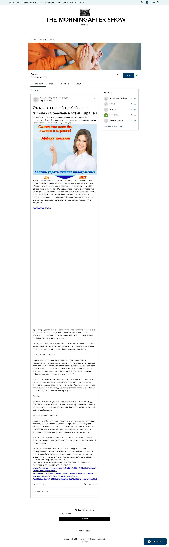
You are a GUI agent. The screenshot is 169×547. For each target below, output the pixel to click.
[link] (38, 84)
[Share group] (137, 75)
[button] (158, 2)
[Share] (95, 98)
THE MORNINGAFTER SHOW (86, 19)
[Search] (117, 75)
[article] (64, 296)
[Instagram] (141, 2)
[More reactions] (42, 484)
